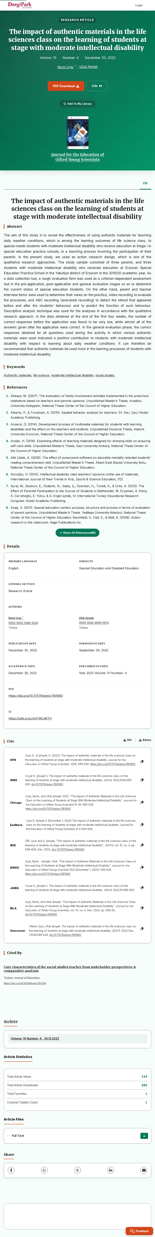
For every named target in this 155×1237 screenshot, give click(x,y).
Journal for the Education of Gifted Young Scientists (77, 157)
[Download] (144, 1136)
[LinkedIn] (110, 1170)
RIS (129, 740)
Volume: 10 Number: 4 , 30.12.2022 (35, 1038)
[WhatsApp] (44, 1170)
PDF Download (64, 86)
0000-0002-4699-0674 (94, 622)
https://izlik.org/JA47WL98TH (30, 718)
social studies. (105, 375)
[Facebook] (11, 1170)
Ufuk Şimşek (88, 66)
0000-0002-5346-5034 (23, 622)
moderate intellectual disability (72, 375)
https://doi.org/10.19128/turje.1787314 (25, 983)
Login (139, 5)
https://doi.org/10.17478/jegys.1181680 (36, 696)
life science (41, 375)
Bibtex (147, 740)
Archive (11, 1021)
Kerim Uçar (65, 67)
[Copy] (142, 762)
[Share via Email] (143, 1170)
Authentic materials (17, 375)
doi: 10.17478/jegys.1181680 (68, 849)
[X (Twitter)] (77, 1170)
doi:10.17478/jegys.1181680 (47, 784)
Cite (95, 86)
